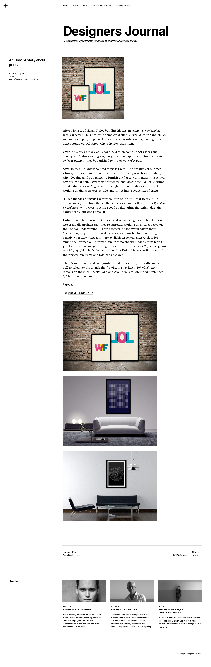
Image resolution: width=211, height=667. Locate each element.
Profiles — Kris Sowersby (77, 609)
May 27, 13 (115, 606)
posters (19, 78)
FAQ (85, 5)
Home (65, 5)
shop (31, 78)
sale (25, 78)
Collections (70, 233)
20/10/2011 (14, 73)
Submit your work (123, 5)
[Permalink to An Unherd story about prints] (93, 118)
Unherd (37, 78)
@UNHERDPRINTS (80, 292)
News (11, 76)
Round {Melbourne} (71, 553)
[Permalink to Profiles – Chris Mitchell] (132, 601)
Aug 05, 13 (67, 606)
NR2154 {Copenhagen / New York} (186, 553)
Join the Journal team (101, 5)
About (75, 5)
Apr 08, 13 (163, 606)
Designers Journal (116, 30)
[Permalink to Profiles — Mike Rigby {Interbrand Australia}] (180, 601)
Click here (73, 276)
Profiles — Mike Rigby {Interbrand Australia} (171, 611)
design (12, 78)
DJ (22, 73)
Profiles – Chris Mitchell (124, 609)
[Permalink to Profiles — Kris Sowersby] (84, 601)
